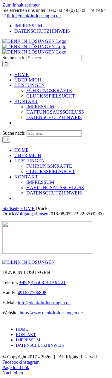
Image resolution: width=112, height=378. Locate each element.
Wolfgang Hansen (31, 213)
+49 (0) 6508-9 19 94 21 (42, 282)
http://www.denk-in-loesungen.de (51, 312)
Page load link (15, 367)
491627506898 (32, 292)
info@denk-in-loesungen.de (34, 15)
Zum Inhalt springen (21, 4)
